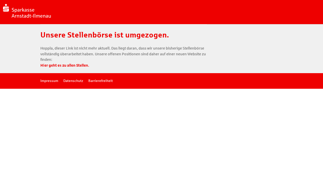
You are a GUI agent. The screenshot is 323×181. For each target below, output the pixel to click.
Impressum (49, 81)
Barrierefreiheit (100, 81)
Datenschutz (73, 81)
